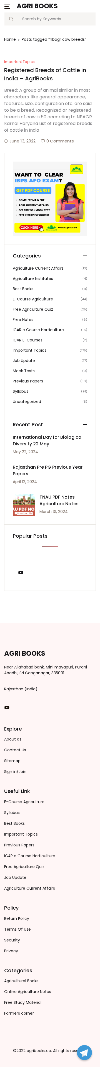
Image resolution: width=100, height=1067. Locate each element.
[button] (7, 6)
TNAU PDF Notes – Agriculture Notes (59, 500)
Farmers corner (19, 1013)
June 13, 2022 (22, 141)
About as (12, 739)
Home (10, 39)
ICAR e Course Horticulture (38, 330)
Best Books (23, 289)
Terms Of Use (17, 929)
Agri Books (37, 6)
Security (12, 940)
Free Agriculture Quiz (33, 309)
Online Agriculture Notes (27, 991)
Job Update (24, 360)
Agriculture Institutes (33, 278)
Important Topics (19, 61)
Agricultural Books (21, 981)
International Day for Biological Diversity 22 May (47, 440)
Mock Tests (24, 371)
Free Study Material (22, 1002)
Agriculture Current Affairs (38, 268)
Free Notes (23, 319)
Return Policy (16, 918)
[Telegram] (84, 1052)
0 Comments (60, 141)
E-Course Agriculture (33, 299)
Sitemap (12, 761)
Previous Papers (28, 381)
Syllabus (20, 391)
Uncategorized (27, 401)
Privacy (11, 951)
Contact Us (15, 750)
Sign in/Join (15, 771)
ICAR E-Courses (27, 340)
